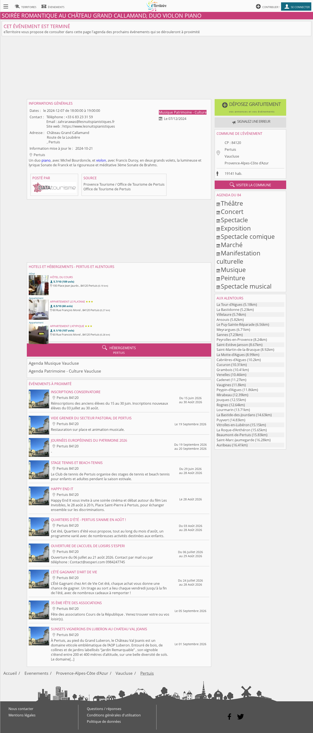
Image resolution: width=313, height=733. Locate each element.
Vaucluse (232, 156)
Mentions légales (22, 715)
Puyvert (223, 420)
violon (101, 160)
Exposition (236, 228)
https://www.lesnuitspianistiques (88, 126)
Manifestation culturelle (238, 257)
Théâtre (232, 203)
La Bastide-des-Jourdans (236, 415)
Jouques (223, 399)
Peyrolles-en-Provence (235, 339)
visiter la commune (250, 184)
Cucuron (223, 364)
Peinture (233, 278)
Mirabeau (224, 395)
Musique (166, 112)
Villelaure (224, 314)
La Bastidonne (228, 309)
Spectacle (234, 220)
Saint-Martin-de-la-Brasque (238, 349)
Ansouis (223, 319)
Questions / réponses (104, 708)
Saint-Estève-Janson (232, 344)
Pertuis (230, 149)
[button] (250, 107)
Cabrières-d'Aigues (231, 359)
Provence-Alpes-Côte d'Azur (247, 163)
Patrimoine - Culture (190, 112)
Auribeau (224, 445)
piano (46, 160)
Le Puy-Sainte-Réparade (236, 324)
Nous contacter (21, 708)
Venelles (223, 374)
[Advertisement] (156, 67)
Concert (232, 211)
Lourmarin (225, 409)
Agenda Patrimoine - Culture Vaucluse (65, 371)
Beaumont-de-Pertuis (234, 435)
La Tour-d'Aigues (230, 304)
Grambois (225, 369)
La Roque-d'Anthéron (233, 430)
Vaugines (224, 385)
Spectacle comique (248, 236)
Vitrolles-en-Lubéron (233, 425)
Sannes (222, 334)
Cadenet (223, 379)
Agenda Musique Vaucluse (54, 363)
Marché (232, 245)
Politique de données (104, 721)
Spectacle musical (246, 286)
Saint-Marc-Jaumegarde (235, 440)
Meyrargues (226, 329)
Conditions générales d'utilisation (114, 715)
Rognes (222, 405)
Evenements (36, 673)
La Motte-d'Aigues (231, 354)
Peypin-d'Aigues (229, 389)
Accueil (10, 673)
